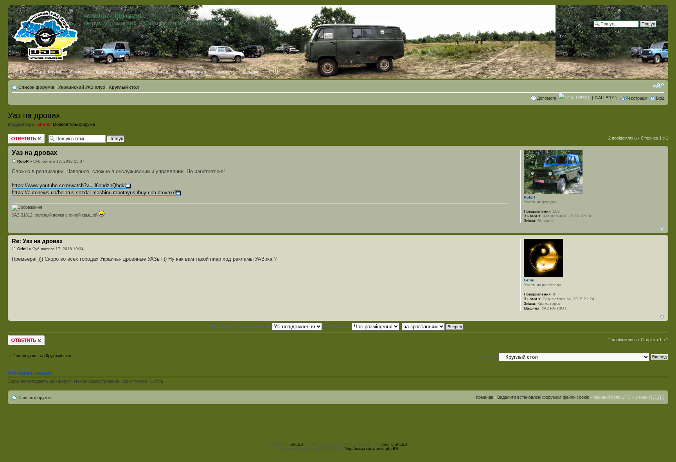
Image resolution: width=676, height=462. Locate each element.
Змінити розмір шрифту (658, 85)
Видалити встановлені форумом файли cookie (543, 397)
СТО (273, 72)
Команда (484, 397)
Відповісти (18, 136)
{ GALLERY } (604, 97)
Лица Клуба (48, 72)
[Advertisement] (338, 421)
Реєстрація (636, 98)
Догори (662, 229)
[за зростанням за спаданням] (432, 326)
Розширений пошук (637, 29)
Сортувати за (338, 326)
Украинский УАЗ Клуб (81, 87)
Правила (103, 72)
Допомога (546, 98)
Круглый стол (124, 87)
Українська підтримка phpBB (371, 448)
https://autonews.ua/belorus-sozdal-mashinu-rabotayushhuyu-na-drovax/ (93, 192)
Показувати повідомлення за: (241, 326)
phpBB (297, 444)
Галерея (224, 72)
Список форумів (36, 87)
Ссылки (251, 72)
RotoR (23, 161)
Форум (77, 72)
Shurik (43, 124)
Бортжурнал (192, 72)
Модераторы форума (74, 124)
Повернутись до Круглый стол (42, 355)
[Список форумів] (46, 34)
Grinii (22, 249)
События (159, 72)
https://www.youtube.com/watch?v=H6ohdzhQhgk (68, 185)
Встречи (131, 72)
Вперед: (487, 356)
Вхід (660, 98)
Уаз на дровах (34, 115)
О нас (20, 72)
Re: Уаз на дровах (37, 241)
